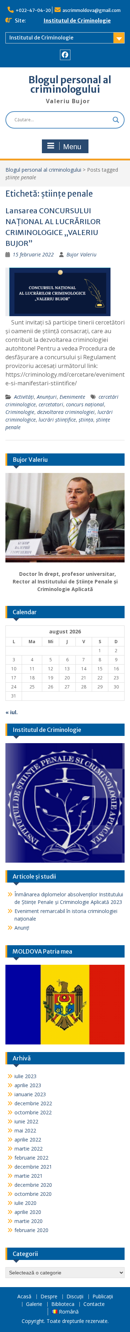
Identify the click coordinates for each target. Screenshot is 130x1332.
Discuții (74, 1296)
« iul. (11, 712)
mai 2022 (25, 1130)
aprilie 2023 (27, 1085)
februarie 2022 (31, 1157)
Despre (48, 1296)
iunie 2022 (26, 1121)
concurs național (85, 404)
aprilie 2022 (27, 1139)
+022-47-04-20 (33, 10)
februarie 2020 (31, 1230)
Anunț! (21, 927)
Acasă (24, 1296)
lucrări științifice (57, 419)
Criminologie (19, 412)
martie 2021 (28, 1175)
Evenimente (72, 396)
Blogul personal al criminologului (70, 84)
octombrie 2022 (33, 1112)
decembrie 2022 (33, 1103)
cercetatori (51, 404)
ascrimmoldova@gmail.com (91, 10)
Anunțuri (47, 396)
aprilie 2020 (27, 1212)
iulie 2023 (25, 1076)
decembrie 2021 (33, 1166)
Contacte (94, 1304)
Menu (72, 147)
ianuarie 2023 (30, 1094)
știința (86, 419)
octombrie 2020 (33, 1193)
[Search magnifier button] (116, 120)
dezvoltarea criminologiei (66, 412)
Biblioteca (62, 1304)
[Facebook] (65, 55)
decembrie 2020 (33, 1184)
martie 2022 (28, 1148)
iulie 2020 (25, 1202)
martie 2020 (28, 1221)
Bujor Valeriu (81, 254)
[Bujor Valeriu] (65, 518)
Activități (24, 396)
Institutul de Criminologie (77, 20)
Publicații (102, 1296)
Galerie (34, 1304)
